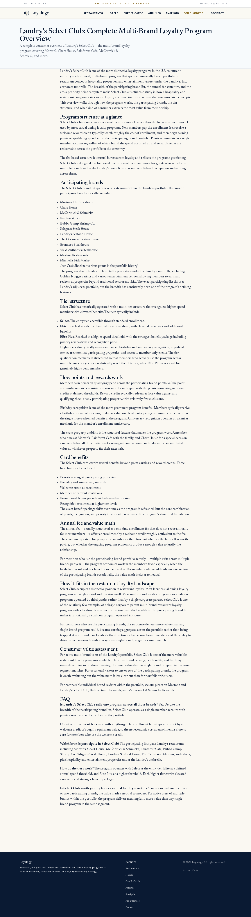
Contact (217, 13)
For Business (193, 13)
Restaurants (93, 13)
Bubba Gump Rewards (105, 690)
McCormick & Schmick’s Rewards (151, 690)
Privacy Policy (191, 870)
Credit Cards (133, 13)
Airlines (154, 13)
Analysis (172, 13)
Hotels (113, 13)
